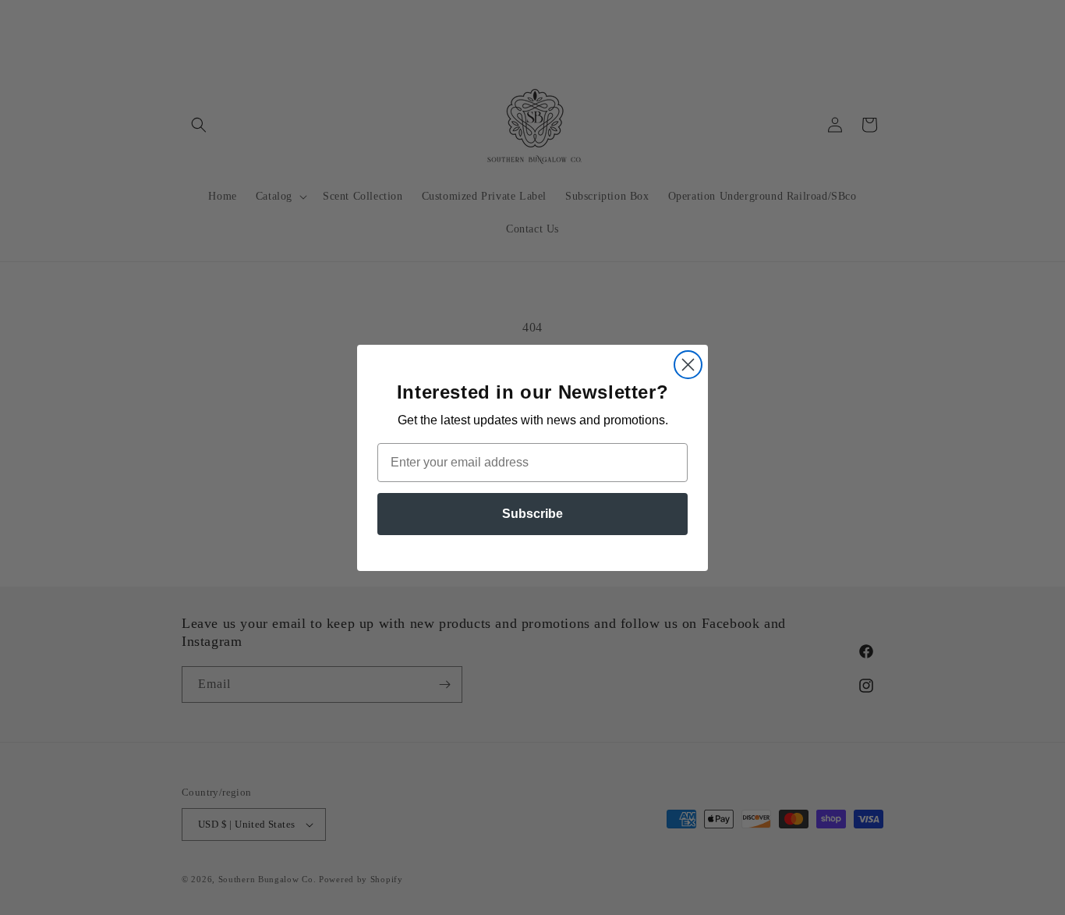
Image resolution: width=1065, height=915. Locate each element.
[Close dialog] (688, 364)
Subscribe (532, 513)
